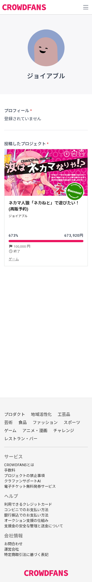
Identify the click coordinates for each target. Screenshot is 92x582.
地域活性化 (41, 414)
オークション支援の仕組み (26, 520)
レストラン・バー (21, 438)
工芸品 (64, 414)
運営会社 (11, 549)
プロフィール (16, 110)
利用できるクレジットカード (28, 504)
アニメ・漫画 (34, 430)
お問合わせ (13, 544)
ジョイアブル (18, 216)
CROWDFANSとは (19, 465)
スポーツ (72, 422)
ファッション (45, 422)
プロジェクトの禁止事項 (24, 476)
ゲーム (14, 259)
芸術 (8, 422)
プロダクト (14, 414)
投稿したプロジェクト (25, 143)
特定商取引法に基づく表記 (26, 555)
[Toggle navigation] (86, 7)
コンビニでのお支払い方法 (26, 510)
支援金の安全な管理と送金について (33, 526)
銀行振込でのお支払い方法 (26, 515)
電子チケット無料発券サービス (30, 486)
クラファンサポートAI (22, 481)
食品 (22, 422)
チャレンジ (63, 430)
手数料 (9, 470)
